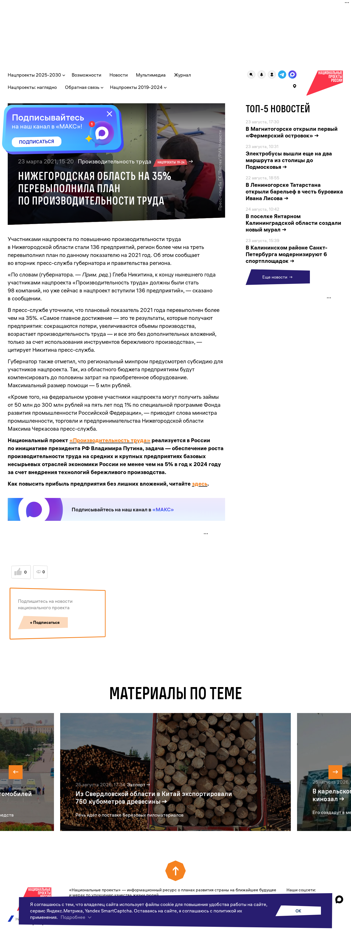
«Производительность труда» (109, 440)
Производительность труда (131, 161)
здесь (199, 483)
